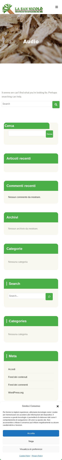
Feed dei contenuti (17, 377)
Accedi (11, 369)
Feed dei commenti (18, 385)
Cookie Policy (24, 456)
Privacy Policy (37, 456)
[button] (57, 406)
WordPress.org (16, 392)
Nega (31, 441)
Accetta (31, 433)
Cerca (9, 126)
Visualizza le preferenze (31, 449)
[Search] (49, 296)
